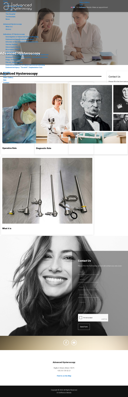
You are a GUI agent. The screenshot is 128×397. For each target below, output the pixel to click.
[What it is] (47, 223)
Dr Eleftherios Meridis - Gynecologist (18, 6)
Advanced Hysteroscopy (12, 24)
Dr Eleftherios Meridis (84, 7)
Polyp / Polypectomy (13, 60)
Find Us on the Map (64, 376)
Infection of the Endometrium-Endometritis (22, 42)
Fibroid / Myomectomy (14, 62)
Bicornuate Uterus (13, 49)
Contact (6, 83)
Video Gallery (85, 2)
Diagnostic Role (43, 148)
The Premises (11, 11)
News (8, 19)
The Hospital (10, 14)
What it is (9, 27)
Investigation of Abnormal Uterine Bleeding (22, 37)
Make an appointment (100, 7)
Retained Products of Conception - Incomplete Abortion (27, 57)
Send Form (84, 327)
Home (5, 1)
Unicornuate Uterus (13, 47)
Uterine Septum (12, 44)
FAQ (81, 5)
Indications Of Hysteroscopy (14, 34)
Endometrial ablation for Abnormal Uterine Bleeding (25, 65)
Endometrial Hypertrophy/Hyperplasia (20, 39)
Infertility (6, 72)
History (8, 29)
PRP (4, 75)
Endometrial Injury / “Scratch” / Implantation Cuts (24, 67)
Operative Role (9, 148)
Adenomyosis (11, 52)
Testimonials (10, 17)
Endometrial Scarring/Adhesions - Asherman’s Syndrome (27, 55)
